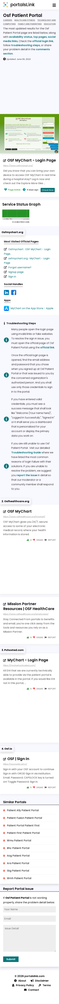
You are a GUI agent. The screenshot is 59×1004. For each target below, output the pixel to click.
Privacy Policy (25, 985)
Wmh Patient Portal (19, 878)
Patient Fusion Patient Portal (24, 818)
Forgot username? (19, 267)
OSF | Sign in (18, 758)
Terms (47, 985)
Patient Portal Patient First (23, 825)
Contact (33, 990)
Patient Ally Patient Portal (23, 810)
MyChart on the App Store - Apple (32, 308)
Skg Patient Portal (18, 870)
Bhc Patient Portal (18, 848)
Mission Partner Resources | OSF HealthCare (28, 606)
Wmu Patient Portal (19, 840)
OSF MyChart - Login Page (31, 160)
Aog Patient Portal (18, 855)
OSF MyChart (19, 511)
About (22, 981)
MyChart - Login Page (27, 660)
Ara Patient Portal (18, 863)
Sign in (12, 276)
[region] (29, 87)
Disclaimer (42, 981)
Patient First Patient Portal (23, 833)
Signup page (16, 272)
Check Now (47, 190)
